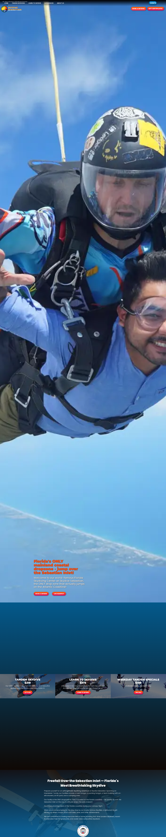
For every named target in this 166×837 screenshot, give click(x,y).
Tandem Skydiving (18, 3)
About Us (60, 3)
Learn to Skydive (34, 3)
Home (6, 3)
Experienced (49, 3)
